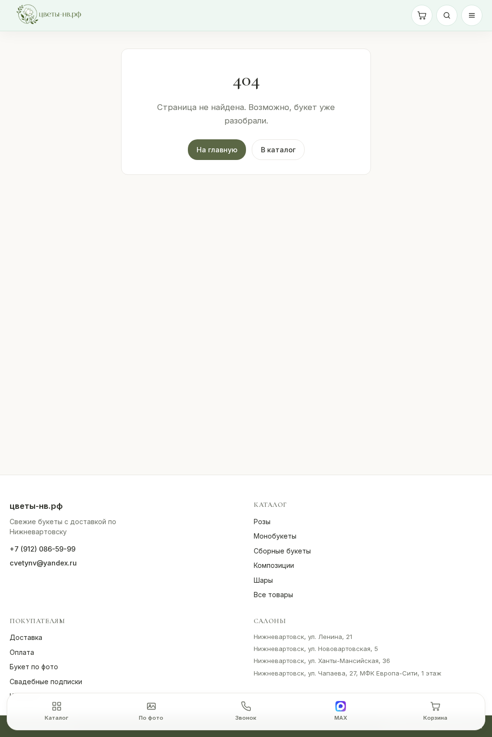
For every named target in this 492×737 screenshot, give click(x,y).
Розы (262, 521)
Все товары (273, 594)
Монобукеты (275, 536)
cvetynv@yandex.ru (43, 563)
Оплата (22, 652)
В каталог (278, 150)
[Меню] (471, 15)
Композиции (274, 565)
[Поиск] (446, 15)
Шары (263, 580)
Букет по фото (34, 667)
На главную (217, 150)
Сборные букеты (282, 551)
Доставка (26, 637)
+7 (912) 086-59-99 (42, 549)
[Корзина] (421, 15)
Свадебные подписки (46, 681)
